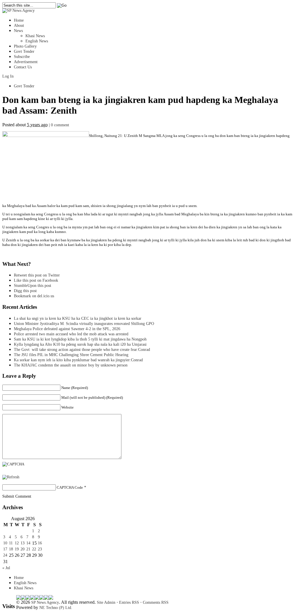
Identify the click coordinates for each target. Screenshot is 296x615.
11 (11, 543)
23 (40, 549)
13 (23, 543)
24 (5, 555)
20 (23, 549)
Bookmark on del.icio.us (34, 296)
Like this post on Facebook (36, 280)
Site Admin (106, 602)
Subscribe (22, 56)
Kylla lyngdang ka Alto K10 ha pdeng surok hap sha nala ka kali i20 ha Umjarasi (80, 344)
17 (5, 549)
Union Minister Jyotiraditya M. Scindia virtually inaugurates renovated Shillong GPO (84, 323)
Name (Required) (74, 387)
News (18, 31)
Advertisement (26, 62)
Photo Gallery (25, 46)
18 (11, 549)
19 (17, 549)
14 (28, 543)
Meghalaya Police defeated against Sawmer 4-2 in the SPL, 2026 (67, 329)
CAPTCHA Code (70, 487)
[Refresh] (10, 477)
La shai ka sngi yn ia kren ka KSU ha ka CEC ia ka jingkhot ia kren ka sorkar (77, 318)
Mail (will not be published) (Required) (92, 397)
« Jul (6, 568)
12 (17, 543)
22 (34, 549)
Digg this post (25, 291)
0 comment (60, 125)
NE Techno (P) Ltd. (55, 607)
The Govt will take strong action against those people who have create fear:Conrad (82, 349)
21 (28, 549)
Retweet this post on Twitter (37, 275)
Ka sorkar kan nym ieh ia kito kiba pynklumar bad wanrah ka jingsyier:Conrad (78, 360)
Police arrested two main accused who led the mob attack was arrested (71, 334)
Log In (8, 76)
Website (67, 407)
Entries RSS (129, 602)
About (19, 25)
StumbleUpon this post (32, 285)
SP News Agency (45, 602)
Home (19, 20)
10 (5, 543)
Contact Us (23, 67)
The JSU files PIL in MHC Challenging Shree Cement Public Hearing (71, 355)
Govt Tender (24, 51)
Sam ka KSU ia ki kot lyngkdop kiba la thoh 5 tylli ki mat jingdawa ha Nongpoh (80, 339)
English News (36, 41)
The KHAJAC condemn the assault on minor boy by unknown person (70, 365)
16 (40, 543)
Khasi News (35, 36)
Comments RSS (156, 602)
